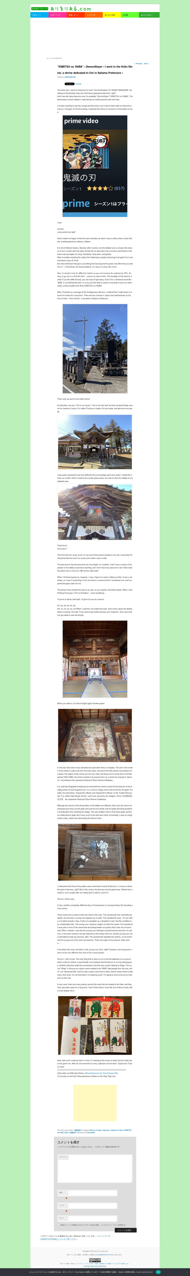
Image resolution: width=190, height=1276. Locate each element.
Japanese (106, 1130)
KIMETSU (127, 1130)
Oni (58, 1132)
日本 (65, 1132)
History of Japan (96, 1130)
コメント (63, 1157)
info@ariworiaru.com (105, 1254)
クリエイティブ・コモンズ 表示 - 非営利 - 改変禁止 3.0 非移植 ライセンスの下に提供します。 (102, 1263)
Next (147, 63)
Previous (138, 63)
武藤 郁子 (73, 1132)
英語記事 (78, 1130)
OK (158, 1272)
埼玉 (62, 1132)
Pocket (78, 83)
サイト (61, 1218)
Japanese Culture (117, 1130)
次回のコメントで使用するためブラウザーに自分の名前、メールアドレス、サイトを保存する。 (93, 1225)
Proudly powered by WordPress (95, 1266)
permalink (91, 1132)
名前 (63, 1193)
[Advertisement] (95, 37)
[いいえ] (186, 1272)
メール (63, 1206)
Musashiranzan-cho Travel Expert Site (102, 1073)
